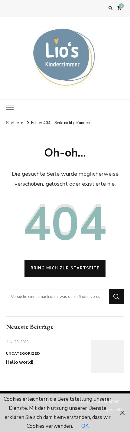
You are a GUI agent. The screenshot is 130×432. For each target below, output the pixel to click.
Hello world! (19, 362)
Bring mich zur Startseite (65, 268)
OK (85, 426)
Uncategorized (23, 353)
